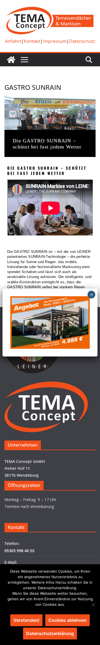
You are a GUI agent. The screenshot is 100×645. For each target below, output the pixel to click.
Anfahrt (13, 41)
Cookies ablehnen (67, 620)
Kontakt (32, 41)
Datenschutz (82, 41)
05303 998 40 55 (19, 550)
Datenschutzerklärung (50, 633)
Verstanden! (26, 620)
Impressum (54, 41)
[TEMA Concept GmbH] (11, 59)
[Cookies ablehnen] (93, 604)
